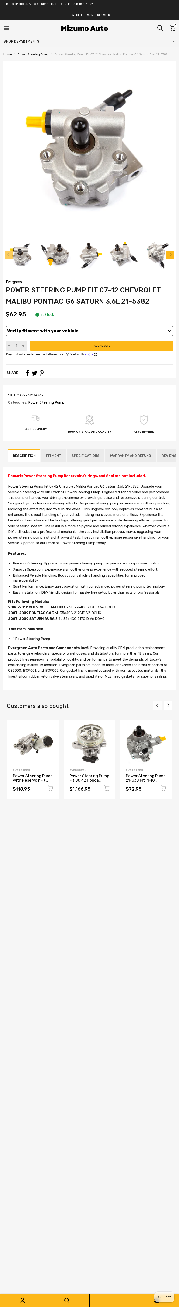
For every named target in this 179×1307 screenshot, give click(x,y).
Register (103, 15)
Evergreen (14, 282)
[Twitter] (34, 373)
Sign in (91, 15)
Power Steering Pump (45, 402)
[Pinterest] (41, 373)
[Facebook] (27, 373)
